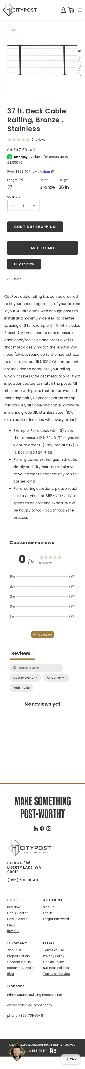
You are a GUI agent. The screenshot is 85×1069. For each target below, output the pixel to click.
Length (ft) (15, 180)
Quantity (13, 197)
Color (43, 180)
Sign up (49, 907)
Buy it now (24, 264)
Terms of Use (53, 950)
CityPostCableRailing (33, 1045)
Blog (10, 974)
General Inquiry (19, 962)
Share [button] (17, 279)
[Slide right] (53, 102)
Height (64, 180)
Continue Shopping (35, 226)
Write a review (42, 635)
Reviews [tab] (22, 653)
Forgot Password (56, 919)
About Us (14, 950)
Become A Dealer (21, 968)
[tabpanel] (42, 708)
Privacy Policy (53, 956)
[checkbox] (21, 688)
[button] (80, 10)
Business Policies (56, 968)
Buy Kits (13, 931)
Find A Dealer (17, 913)
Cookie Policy (53, 962)
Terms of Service (56, 974)
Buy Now (13, 907)
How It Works (17, 919)
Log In (47, 913)
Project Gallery (18, 956)
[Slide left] (33, 102)
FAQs (11, 925)
